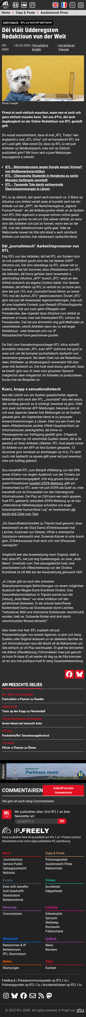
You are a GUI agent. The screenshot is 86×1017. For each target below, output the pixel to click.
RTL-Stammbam (14, 954)
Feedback (9, 980)
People (8, 880)
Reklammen (53, 868)
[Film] (16, 5)
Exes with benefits (15, 887)
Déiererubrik (53, 914)
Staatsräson (11, 895)
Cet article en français (67, 47)
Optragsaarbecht (14, 868)
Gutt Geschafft (13, 891)
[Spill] (24, 5)
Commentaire (12, 914)
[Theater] (33, 5)
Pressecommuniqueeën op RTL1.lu (42, 980)
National (9, 873)
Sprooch (51, 918)
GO (62, 821)
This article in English (40, 47)
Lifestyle (51, 907)
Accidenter (52, 887)
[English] (56, 5)
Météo (7, 961)
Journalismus (12, 859)
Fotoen (50, 880)
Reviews (51, 949)
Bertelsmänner (13, 900)
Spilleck (51, 939)
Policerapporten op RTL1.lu (21, 985)
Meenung (9, 907)
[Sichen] (73, 5)
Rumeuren (52, 927)
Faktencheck (54, 931)
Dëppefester (53, 891)
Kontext (50, 968)
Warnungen (11, 968)
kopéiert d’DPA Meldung (46, 483)
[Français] (64, 5)
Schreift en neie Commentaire (63, 790)
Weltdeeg (51, 922)
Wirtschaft (10, 939)
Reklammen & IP (14, 945)
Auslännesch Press (54, 13)
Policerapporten (56, 859)
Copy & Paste (25, 13)
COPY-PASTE (10, 22)
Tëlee (49, 961)
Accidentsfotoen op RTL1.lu (62, 985)
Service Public (13, 864)
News (7, 853)
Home (6, 13)
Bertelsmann (12, 949)
